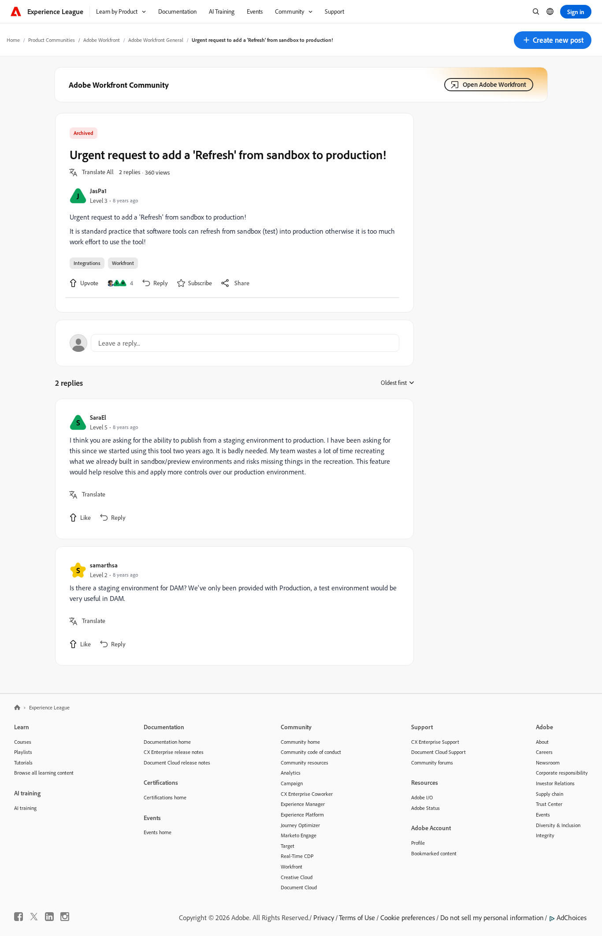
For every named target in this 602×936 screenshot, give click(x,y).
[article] (232, 469)
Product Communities (51, 40)
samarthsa (104, 565)
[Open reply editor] (234, 343)
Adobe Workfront (101, 40)
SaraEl (98, 417)
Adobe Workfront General (155, 40)
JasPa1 (98, 190)
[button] (552, 40)
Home (13, 40)
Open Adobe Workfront (494, 84)
